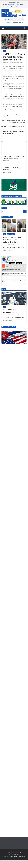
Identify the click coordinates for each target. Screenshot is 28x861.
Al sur (4, 234)
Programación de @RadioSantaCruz (14, 22)
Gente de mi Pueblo (10, 234)
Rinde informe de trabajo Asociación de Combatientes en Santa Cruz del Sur (14, 239)
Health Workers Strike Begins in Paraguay (13, 169)
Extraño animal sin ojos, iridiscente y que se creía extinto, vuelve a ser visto (13, 121)
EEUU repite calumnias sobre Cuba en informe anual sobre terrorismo (13, 116)
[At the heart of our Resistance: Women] (14, 298)
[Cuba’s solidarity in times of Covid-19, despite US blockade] (14, 142)
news (4, 50)
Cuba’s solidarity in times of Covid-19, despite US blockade (14, 157)
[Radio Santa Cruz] (3, 28)
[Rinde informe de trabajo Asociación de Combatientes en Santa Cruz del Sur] (14, 225)
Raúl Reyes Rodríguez (15, 244)
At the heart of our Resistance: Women (10, 310)
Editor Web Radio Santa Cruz (17, 62)
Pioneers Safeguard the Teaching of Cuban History (13, 132)
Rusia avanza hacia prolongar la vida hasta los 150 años (15, 5)
